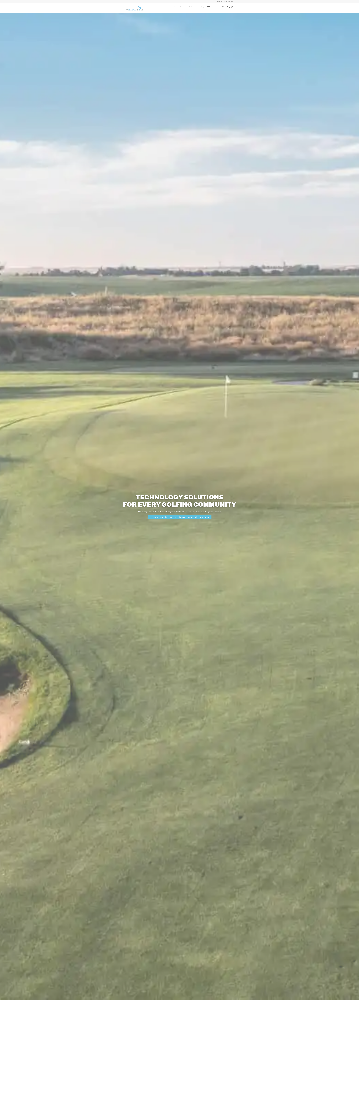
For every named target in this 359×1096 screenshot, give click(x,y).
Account (216, 7)
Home (175, 7)
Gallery (202, 7)
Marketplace (193, 7)
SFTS (209, 7)
